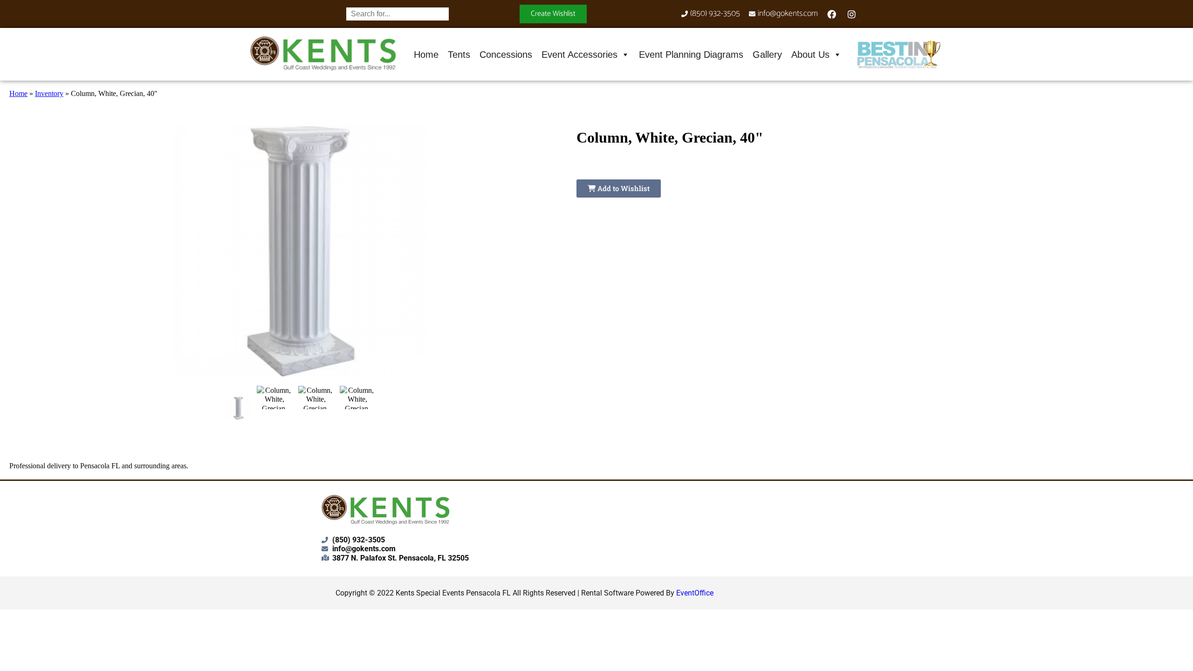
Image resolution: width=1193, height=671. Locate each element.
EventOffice (694, 593)
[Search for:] (397, 14)
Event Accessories (579, 54)
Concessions (506, 54)
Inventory (49, 93)
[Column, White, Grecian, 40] (239, 408)
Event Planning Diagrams (691, 54)
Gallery (767, 54)
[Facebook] (832, 14)
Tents (459, 54)
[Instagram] (852, 14)
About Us (810, 54)
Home (426, 54)
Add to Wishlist (623, 188)
